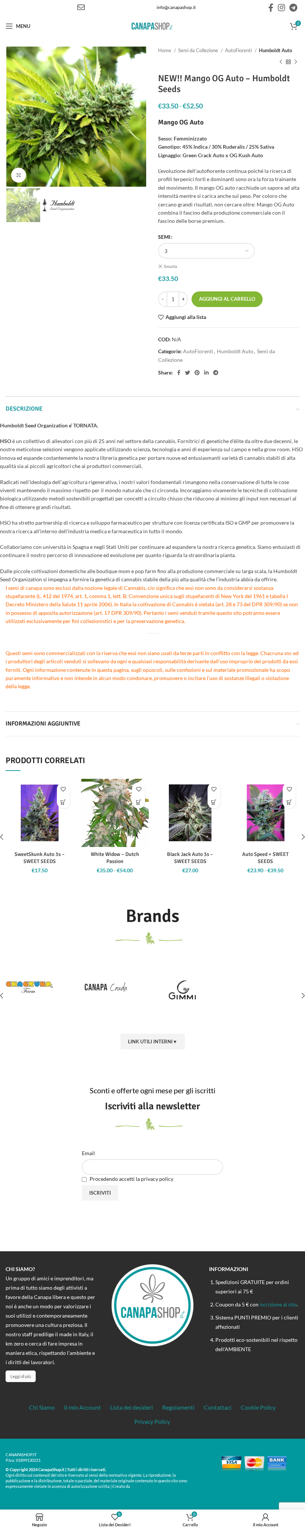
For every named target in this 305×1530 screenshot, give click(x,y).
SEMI (164, 237)
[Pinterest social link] (197, 372)
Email (88, 1153)
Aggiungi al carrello (227, 299)
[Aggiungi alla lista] (63, 789)
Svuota (170, 266)
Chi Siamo (42, 1407)
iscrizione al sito (278, 1304)
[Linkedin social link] (206, 372)
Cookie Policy (258, 1407)
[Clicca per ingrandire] (18, 175)
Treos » (138, 1486)
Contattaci (217, 1407)
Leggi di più (20, 1376)
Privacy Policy (152, 1421)
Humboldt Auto (275, 50)
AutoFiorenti (239, 50)
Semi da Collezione (198, 50)
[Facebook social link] (271, 7)
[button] (63, 802)
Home (165, 50)
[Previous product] (281, 62)
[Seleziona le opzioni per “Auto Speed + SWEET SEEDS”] (289, 802)
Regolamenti (178, 1407)
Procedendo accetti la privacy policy (131, 1179)
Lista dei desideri (131, 1407)
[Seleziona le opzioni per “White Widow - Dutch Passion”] (138, 802)
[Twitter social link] (187, 372)
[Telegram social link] (293, 7)
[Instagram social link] (281, 7)
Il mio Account (82, 1407)
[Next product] (295, 62)
